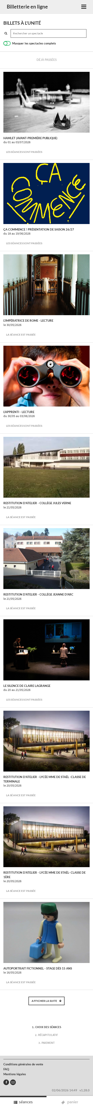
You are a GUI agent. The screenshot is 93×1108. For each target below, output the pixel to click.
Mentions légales (14, 1074)
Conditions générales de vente (23, 1064)
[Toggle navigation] (84, 7)
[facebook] (6, 1082)
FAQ (6, 1069)
